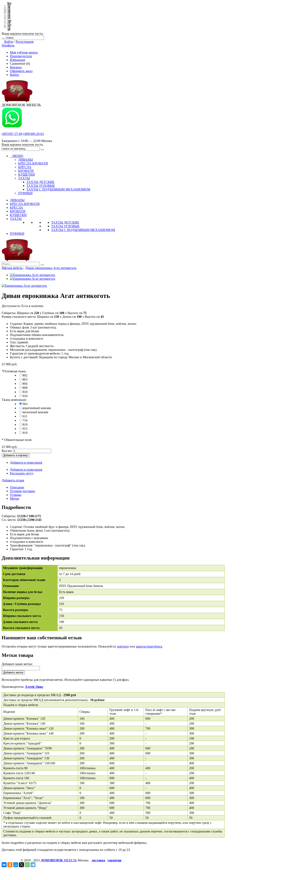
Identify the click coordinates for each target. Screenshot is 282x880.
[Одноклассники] (9, 864)
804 (25, 383)
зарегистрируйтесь (149, 646)
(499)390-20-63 (33, 134)
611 (25, 416)
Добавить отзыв (13, 480)
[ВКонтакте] (4, 864)
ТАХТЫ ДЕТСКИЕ (65, 222)
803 (25, 379)
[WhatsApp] (27, 864)
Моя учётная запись (24, 52)
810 (25, 392)
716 (25, 420)
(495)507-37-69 (12, 134)
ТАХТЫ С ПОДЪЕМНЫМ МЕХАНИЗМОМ (83, 230)
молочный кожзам (35, 412)
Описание (17, 487)
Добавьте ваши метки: (17, 664)
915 (25, 428)
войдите (123, 646)
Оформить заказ (21, 71)
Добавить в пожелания (26, 462)
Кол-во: (7, 451)
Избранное (17, 60)
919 (25, 396)
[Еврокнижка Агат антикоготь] (32, 275)
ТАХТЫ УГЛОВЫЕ (65, 226)
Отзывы (15, 495)
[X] (21, 864)
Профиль (8, 45)
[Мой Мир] (15, 864)
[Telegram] (33, 864)
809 (25, 387)
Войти (8, 41)
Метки (14, 498)
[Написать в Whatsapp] (12, 127)
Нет (25, 404)
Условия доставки (22, 491)
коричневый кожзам (37, 408)
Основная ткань (14, 371)
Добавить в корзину (15, 455)
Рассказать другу (22, 473)
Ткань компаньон (14, 399)
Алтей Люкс (34, 686)
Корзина (16, 67)
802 (25, 375)
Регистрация (24, 41)
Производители (21, 56)
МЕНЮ (16, 156)
